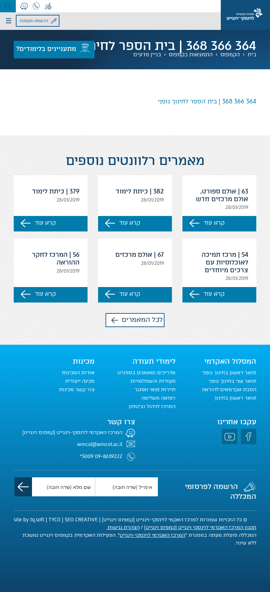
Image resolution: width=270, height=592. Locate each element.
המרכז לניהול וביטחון (152, 406)
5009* (87, 456)
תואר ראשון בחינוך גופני (229, 373)
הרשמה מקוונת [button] (34, 20)
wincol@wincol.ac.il (99, 444)
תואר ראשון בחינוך (235, 398)
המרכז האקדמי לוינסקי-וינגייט (152, 535)
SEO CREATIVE (81, 520)
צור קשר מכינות (77, 390)
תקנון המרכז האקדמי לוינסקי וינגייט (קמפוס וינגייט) (200, 527)
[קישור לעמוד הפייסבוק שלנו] (248, 436)
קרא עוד (214, 222)
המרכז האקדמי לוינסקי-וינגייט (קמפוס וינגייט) (72, 432)
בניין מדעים (147, 54)
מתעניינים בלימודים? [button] (46, 49)
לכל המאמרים (142, 320)
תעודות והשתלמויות (152, 381)
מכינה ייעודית (80, 381)
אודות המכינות (78, 373)
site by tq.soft (29, 520)
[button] (8, 6)
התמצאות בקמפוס (191, 54)
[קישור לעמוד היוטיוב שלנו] (229, 436)
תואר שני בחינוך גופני (232, 381)
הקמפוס (230, 54)
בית (252, 54)
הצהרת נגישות (123, 527)
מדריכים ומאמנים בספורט (146, 373)
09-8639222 (108, 456)
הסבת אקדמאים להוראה (229, 390)
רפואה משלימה (158, 398)
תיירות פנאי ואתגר (155, 390)
